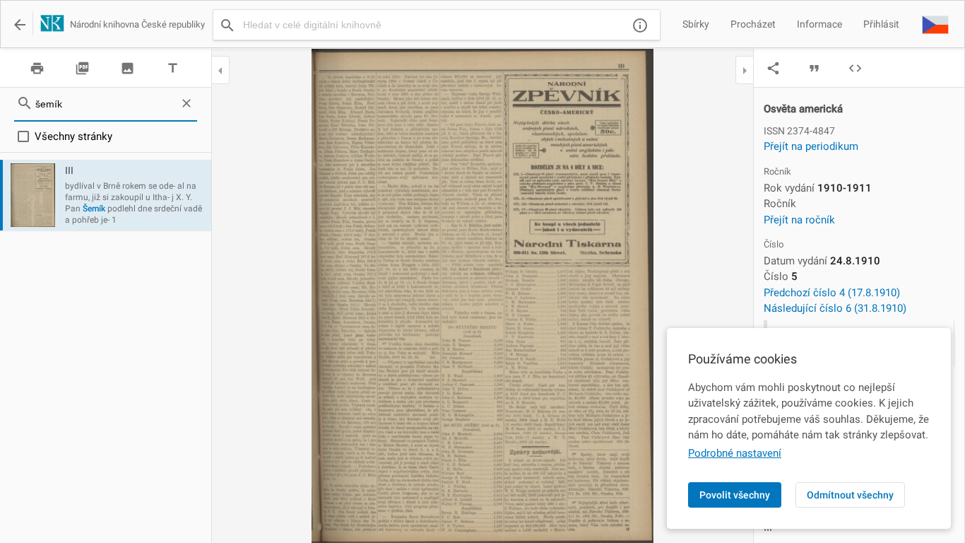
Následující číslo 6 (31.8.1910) (835, 308)
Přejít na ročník (799, 220)
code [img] (855, 68)
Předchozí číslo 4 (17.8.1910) (832, 292)
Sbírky (695, 24)
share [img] (773, 68)
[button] (935, 24)
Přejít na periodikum (811, 146)
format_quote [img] (814, 68)
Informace (819, 24)
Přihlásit (881, 24)
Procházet (753, 24)
